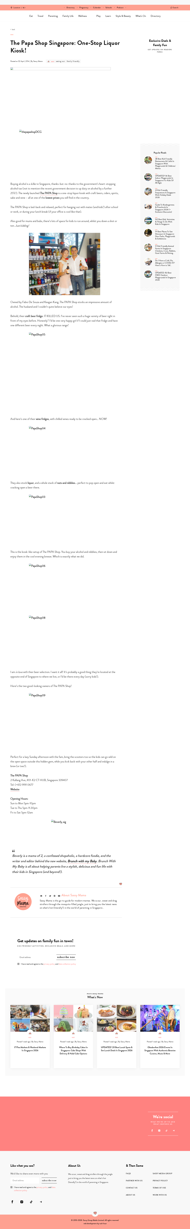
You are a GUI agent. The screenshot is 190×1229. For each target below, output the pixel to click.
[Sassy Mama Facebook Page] (152, 1130)
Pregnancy (83, 7)
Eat (31, 16)
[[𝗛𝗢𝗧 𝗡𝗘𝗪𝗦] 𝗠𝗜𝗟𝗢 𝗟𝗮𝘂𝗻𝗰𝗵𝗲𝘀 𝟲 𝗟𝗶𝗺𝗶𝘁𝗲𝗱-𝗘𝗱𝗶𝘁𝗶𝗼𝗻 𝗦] (122, 1137)
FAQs (128, 1174)
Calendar (97, 7)
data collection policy (67, 964)
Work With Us (160, 1195)
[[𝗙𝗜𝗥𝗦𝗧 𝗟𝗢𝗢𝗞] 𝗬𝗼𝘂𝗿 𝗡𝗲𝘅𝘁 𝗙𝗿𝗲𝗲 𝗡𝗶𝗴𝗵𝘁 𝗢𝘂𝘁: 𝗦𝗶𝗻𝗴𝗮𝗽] (40, 1137)
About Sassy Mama (73, 895)
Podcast (120, 7)
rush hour (103, 1223)
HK (24, 6)
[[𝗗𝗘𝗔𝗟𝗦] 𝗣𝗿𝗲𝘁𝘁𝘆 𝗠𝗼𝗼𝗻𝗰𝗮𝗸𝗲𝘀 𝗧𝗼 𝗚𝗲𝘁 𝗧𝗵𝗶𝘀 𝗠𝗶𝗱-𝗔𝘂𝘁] (13, 1110)
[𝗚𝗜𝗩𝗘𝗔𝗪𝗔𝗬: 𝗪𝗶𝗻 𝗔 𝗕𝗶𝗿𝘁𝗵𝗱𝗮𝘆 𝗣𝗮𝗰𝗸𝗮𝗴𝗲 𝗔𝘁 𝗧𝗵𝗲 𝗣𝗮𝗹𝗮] (40, 1110)
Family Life (67, 16)
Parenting (53, 16)
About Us (130, 1195)
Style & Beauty (123, 16)
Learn (108, 16)
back (13, 30)
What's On (141, 16)
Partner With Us (134, 1181)
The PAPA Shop (49, 193)
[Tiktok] (166, 1131)
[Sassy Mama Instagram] (159, 1131)
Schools (109, 7)
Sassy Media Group (162, 1174)
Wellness (82, 16)
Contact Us (132, 1188)
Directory (70, 7)
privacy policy (49, 964)
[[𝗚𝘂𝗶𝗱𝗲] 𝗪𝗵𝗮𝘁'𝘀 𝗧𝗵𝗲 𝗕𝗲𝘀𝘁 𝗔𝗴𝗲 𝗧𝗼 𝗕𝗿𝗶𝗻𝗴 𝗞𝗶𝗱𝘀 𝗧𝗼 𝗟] (81, 1124)
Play (98, 16)
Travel (40, 16)
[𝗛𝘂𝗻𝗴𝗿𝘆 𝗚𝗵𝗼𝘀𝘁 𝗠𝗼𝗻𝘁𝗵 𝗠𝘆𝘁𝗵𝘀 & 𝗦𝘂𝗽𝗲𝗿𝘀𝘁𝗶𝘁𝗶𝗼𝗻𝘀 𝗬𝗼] (122, 1110)
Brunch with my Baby (82, 861)
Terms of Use (159, 1188)
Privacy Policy (160, 1181)
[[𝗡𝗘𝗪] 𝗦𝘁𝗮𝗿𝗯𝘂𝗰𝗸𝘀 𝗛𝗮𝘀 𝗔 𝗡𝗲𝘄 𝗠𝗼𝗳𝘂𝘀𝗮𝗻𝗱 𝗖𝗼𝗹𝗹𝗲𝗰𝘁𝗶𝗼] (13, 1137)
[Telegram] (174, 1131)
